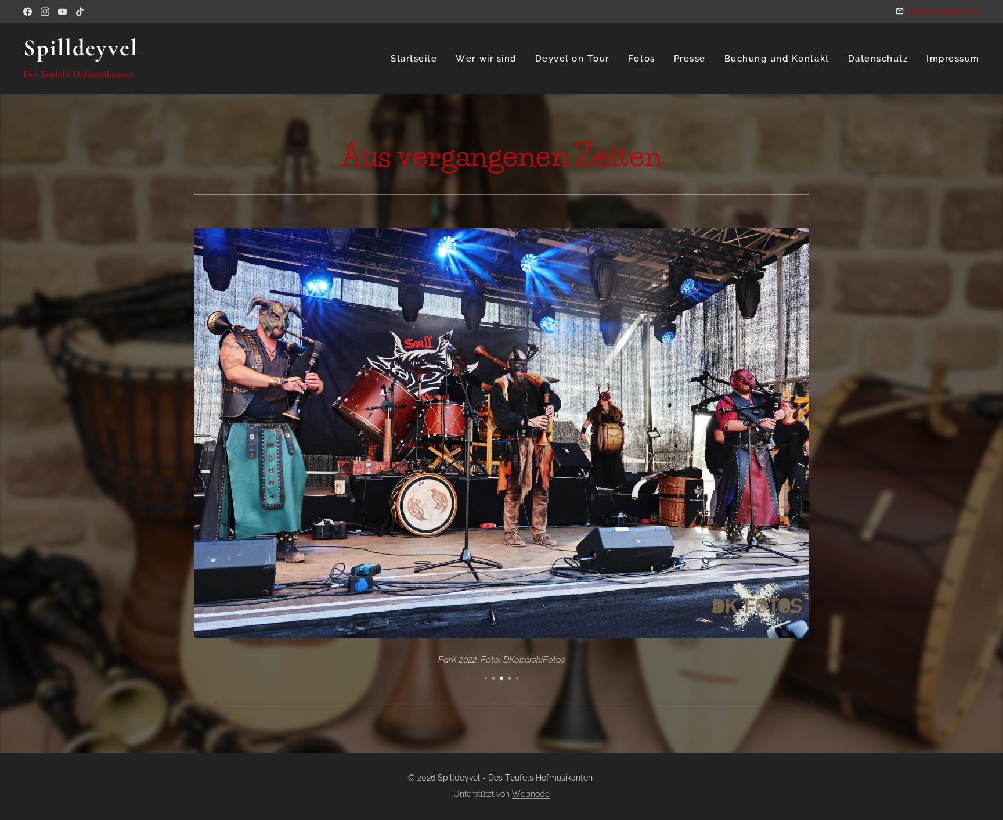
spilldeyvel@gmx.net (944, 11)
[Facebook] (27, 11)
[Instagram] (45, 11)
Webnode (531, 794)
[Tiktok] (80, 11)
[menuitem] (417, 58)
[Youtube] (62, 11)
